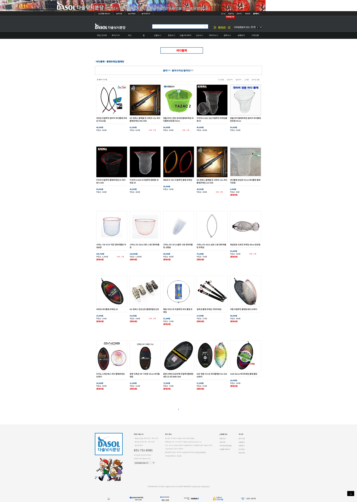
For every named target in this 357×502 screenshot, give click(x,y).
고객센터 (132, 13)
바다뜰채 (100, 61)
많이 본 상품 (255, 79)
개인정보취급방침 (225, 445)
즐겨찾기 (256, 13)
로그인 (223, 13)
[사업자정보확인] (200, 452)
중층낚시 (171, 35)
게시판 (120, 13)
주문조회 (247, 13)
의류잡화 (255, 35)
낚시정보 (242, 449)
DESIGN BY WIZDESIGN (201, 486)
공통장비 (241, 35)
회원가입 (231, 13)
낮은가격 (229, 79)
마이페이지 (146, 13)
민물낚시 (157, 35)
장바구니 (239, 13)
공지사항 (242, 438)
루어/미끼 (116, 35)
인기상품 (221, 79)
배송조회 (242, 453)
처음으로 (222, 438)
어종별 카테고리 (105, 13)
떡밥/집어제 (102, 35)
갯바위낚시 (213, 35)
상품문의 (242, 442)
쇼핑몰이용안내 (224, 449)
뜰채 (165, 70)
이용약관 (222, 442)
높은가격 (238, 79)
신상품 (246, 79)
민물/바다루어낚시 (185, 36)
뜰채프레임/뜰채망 (115, 61)
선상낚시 (199, 35)
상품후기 (242, 445)
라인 (130, 35)
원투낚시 (227, 35)
